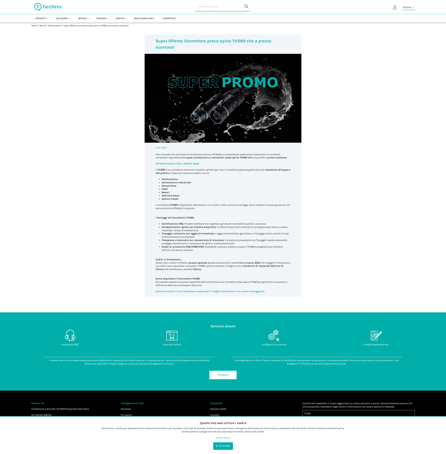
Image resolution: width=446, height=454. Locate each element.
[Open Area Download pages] (156, 18)
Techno (34, 25)
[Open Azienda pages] (109, 18)
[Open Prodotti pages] (49, 18)
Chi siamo (126, 415)
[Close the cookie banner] (443, 419)
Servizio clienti (218, 408)
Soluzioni (126, 408)
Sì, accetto (224, 446)
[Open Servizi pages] (89, 18)
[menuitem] (41, 18)
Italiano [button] (407, 7)
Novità (43, 25)
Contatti (214, 415)
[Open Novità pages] (127, 18)
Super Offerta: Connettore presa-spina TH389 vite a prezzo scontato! (96, 25)
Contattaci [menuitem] (169, 18)
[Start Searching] (246, 7)
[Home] (47, 7)
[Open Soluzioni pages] (71, 18)
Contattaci (223, 375)
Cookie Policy (223, 437)
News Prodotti (55, 25)
